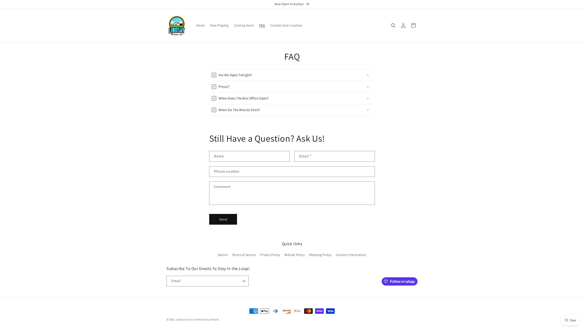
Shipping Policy (320, 255)
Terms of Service (244, 255)
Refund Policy (294, 255)
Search (223, 255)
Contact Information (351, 255)
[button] (393, 26)
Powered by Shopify (207, 319)
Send (223, 219)
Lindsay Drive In (185, 319)
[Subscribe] (243, 281)
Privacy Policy (270, 255)
